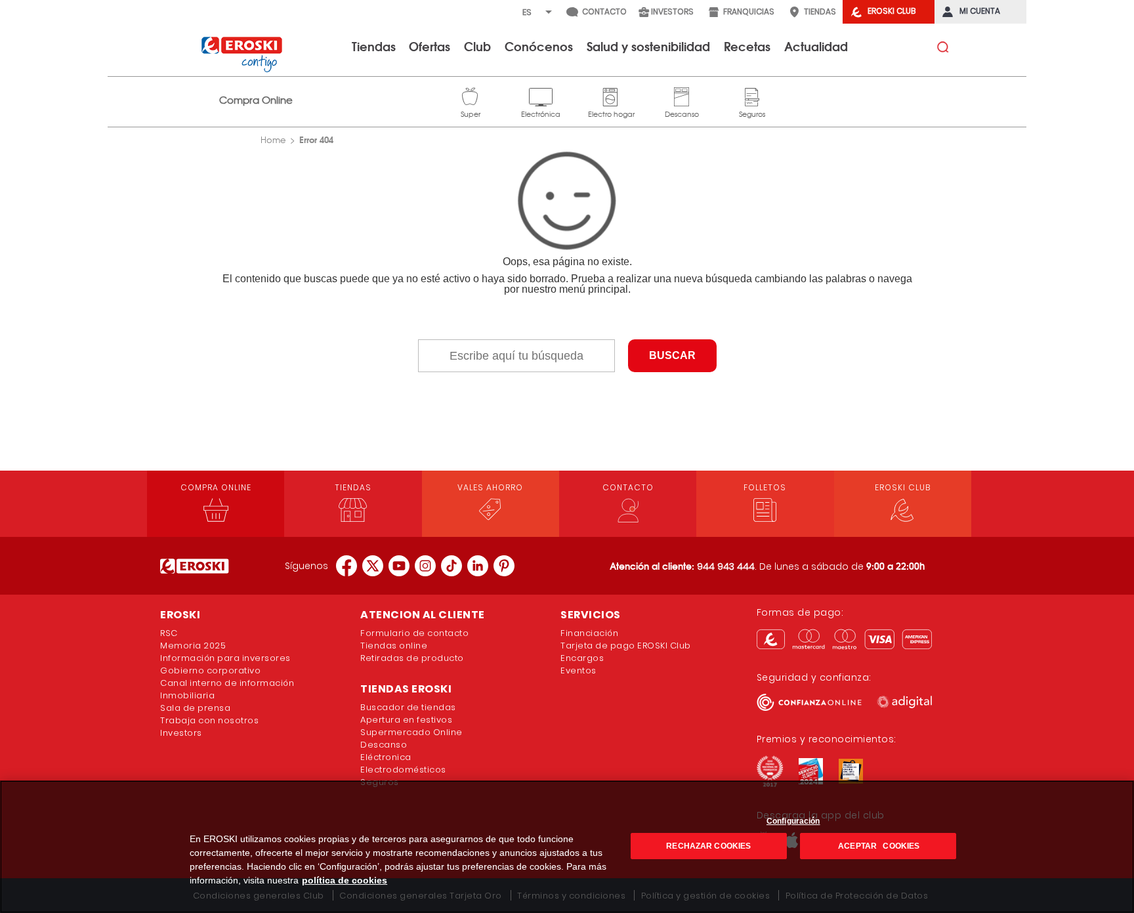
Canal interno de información (227, 683)
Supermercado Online (411, 732)
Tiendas (374, 46)
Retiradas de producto (412, 658)
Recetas (747, 46)
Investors (181, 733)
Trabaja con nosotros (209, 720)
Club (477, 46)
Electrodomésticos (403, 769)
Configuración (793, 821)
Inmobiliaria (187, 695)
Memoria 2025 (193, 645)
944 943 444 (726, 566)
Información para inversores (225, 658)
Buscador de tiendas (408, 707)
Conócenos (539, 46)
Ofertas (429, 46)
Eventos (578, 670)
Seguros (752, 95)
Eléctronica (385, 757)
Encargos (582, 658)
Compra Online (256, 100)
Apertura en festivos (406, 719)
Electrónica (541, 95)
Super (470, 95)
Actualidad (816, 46)
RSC (169, 633)
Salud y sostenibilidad (648, 46)
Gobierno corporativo (210, 670)
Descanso (682, 95)
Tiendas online (393, 645)
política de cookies (344, 880)
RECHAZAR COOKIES (708, 846)
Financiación (589, 633)
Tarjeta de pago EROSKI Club (625, 645)
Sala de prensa (195, 708)
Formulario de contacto (414, 633)
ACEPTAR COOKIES (877, 846)
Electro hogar (611, 95)
